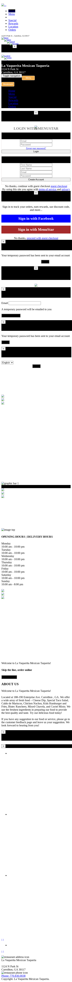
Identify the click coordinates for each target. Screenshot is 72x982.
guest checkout (59, 186)
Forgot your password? (36, 148)
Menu (11, 14)
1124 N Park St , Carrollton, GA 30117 (15, 36)
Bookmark (8, 84)
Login (36, 151)
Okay (45, 261)
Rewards (13, 23)
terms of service (48, 189)
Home (11, 10)
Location (13, 26)
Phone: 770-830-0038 (13, 975)
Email (4, 303)
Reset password (11, 315)
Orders (12, 29)
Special (12, 20)
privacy (66, 189)
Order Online (9, 677)
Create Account (36, 179)
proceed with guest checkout (42, 238)
